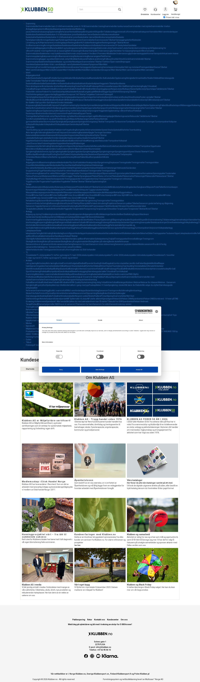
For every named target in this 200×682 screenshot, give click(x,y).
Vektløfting (80, 165)
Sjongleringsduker (75, 152)
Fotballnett (88, 89)
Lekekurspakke (104, 255)
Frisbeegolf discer (33, 345)
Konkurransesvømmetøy (58, 277)
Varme (96, 97)
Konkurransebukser (111, 34)
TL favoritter (169, 255)
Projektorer (112, 203)
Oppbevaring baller (51, 111)
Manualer (45, 165)
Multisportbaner (129, 89)
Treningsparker (104, 179)
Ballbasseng (42, 149)
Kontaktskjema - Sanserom (46, 247)
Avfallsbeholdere (40, 239)
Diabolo (39, 152)
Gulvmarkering (70, 105)
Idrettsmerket (68, 293)
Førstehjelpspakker (69, 97)
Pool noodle (41, 67)
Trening (29, 160)
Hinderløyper (78, 146)
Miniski (77, 157)
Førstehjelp (30, 97)
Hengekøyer (39, 94)
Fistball (87, 86)
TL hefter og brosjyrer (60, 255)
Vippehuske (156, 146)
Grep (96, 179)
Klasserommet (80, 293)
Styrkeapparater (58, 179)
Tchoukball (152, 86)
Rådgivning (116, 220)
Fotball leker (47, 282)
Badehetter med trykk (49, 53)
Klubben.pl (144, 674)
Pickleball (137, 111)
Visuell (129, 206)
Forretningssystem (111, 679)
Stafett (116, 92)
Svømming (30, 23)
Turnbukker (131, 122)
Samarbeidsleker (94, 130)
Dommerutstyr (61, 89)
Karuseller (98, 146)
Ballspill (51, 269)
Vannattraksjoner (141, 32)
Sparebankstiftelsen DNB (143, 299)
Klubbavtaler (42, 277)
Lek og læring (31, 263)
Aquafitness (73, 274)
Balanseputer (61, 187)
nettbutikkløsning (129, 679)
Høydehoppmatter (89, 108)
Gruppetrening (32, 171)
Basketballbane (87, 225)
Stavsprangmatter (137, 108)
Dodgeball (45, 78)
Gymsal (50, 293)
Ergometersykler (122, 173)
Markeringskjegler (107, 116)
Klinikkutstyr (115, 187)
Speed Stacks (107, 130)
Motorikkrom (31, 149)
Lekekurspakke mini (89, 255)
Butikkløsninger (103, 214)
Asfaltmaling (41, 132)
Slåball (63, 266)
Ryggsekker (61, 94)
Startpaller (81, 32)
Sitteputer (84, 190)
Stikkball (157, 78)
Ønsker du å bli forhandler (85, 250)
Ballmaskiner (73, 222)
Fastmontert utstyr (120, 48)
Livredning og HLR (33, 43)
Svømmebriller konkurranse (116, 26)
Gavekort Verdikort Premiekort (94, 53)
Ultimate (150, 266)
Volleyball (30, 124)
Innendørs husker (54, 149)
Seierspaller (145, 222)
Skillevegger (80, 217)
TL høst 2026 (75, 255)
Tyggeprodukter (95, 190)
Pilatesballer (117, 176)
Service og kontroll (115, 228)
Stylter (97, 135)
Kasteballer (95, 78)
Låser (46, 168)
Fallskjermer (60, 130)
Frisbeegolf (95, 86)
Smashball (140, 78)
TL (27, 252)
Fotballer (54, 78)
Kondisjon (53, 171)
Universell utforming (125, 32)
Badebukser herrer (85, 34)
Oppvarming (91, 293)
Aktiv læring (31, 132)
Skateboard (93, 154)
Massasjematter (71, 192)
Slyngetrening (103, 162)
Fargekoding (70, 130)
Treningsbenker (87, 179)
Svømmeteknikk (137, 59)
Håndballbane (52, 228)
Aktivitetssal (52, 225)
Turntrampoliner (162, 122)
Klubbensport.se (101, 674)
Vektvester (121, 168)
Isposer (108, 89)
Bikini (97, 37)
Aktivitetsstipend (47, 299)
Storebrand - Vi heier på (164, 299)
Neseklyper (77, 62)
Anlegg (29, 29)
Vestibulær (113, 206)
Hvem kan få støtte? (99, 301)
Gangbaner (142, 187)
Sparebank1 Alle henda (56, 301)
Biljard (62, 86)
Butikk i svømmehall (58, 290)
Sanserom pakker (124, 203)
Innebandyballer (117, 100)
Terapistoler (133, 209)
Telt (77, 94)
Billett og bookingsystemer (69, 48)
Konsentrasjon (32, 190)
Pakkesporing (78, 620)
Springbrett (83, 122)
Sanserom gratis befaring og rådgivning (156, 203)
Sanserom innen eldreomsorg (102, 244)
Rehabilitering (32, 201)
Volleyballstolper (63, 124)
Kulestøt (80, 92)
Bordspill (33, 154)
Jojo (50, 152)
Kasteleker (84, 132)
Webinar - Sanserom (167, 282)
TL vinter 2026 (117, 255)
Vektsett (89, 165)
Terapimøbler (78, 209)
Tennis (88, 113)
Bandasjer (39, 97)
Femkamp (164, 315)
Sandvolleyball (76, 124)
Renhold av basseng (57, 51)
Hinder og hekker (68, 116)
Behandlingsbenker (52, 97)
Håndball (29, 100)
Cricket (78, 86)
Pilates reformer (105, 176)
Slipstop (114, 277)
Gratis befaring (41, 203)
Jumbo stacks (120, 263)
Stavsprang (124, 92)
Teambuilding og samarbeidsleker (40, 130)
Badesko (120, 37)
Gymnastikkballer (65, 78)
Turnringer (150, 122)
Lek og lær (30, 127)
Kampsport (114, 86)
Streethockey (134, 97)
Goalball (121, 269)
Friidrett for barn (49, 92)
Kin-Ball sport (38, 102)
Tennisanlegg (129, 228)
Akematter (47, 157)
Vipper (177, 233)
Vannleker (132, 45)
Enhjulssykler (62, 135)
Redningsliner (96, 43)
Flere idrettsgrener (34, 86)
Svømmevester (101, 40)
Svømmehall (31, 48)
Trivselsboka (158, 255)
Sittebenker (99, 217)
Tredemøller (170, 173)
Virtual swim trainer (170, 53)
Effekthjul (76, 203)
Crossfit (29, 165)
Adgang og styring (33, 214)
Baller (28, 78)
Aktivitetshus (41, 225)
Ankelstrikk (63, 274)
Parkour (129, 111)
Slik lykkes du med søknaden (78, 301)
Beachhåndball (39, 100)
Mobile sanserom (145, 244)
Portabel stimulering (98, 203)
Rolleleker (127, 233)
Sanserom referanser (51, 206)
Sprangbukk (61, 122)
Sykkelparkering (101, 239)
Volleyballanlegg (191, 222)
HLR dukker (85, 43)
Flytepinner (93, 64)
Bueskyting (70, 86)
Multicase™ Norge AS (154, 679)
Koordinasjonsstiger (83, 116)
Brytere (68, 203)
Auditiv (79, 206)
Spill (27, 154)
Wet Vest (130, 296)
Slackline (90, 135)
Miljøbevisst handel (34, 329)
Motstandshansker (71, 67)
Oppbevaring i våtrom (117, 111)
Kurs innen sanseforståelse (69, 247)
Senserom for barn (81, 244)
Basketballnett (66, 83)
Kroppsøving (31, 105)
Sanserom (30, 203)
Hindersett (108, 105)
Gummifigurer (67, 146)
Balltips (57, 269)
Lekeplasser (31, 231)
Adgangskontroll (39, 29)
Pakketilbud (165, 105)
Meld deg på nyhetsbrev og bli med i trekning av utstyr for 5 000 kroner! (100, 624)
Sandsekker (62, 168)
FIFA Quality (76, 282)
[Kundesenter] (155, 9)
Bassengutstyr (59, 29)
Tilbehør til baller (48, 81)
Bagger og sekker (47, 59)
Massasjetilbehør (112, 192)
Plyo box (64, 165)
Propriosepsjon (98, 206)
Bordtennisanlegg (102, 225)
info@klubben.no (103, 647)
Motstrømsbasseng (40, 32)
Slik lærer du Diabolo (133, 285)
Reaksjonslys (91, 162)
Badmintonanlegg (65, 225)
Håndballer (77, 78)
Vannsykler (119, 67)
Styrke (59, 171)
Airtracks (35, 108)
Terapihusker (122, 209)
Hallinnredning (40, 228)
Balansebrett (38, 187)
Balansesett (51, 135)
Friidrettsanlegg (94, 222)
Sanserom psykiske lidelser (126, 244)
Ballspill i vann (65, 64)
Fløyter (58, 116)
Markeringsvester (122, 116)
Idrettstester (137, 269)
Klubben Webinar (133, 282)
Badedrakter (31, 37)
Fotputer (50, 190)
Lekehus (114, 146)
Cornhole (67, 263)
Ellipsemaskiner (108, 173)
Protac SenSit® (58, 198)
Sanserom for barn (84, 304)
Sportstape (151, 89)
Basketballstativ (79, 83)
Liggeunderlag (50, 94)
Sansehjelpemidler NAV (49, 304)
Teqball (111, 239)
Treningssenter (49, 250)
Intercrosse (105, 86)
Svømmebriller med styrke (139, 26)
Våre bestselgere (33, 315)
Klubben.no (81, 674)
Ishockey (114, 97)
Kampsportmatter (105, 108)
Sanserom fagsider (34, 206)
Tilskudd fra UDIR (115, 301)
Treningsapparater (73, 179)
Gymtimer (57, 293)
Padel (68, 113)
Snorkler (115, 59)
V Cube (151, 152)
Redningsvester (75, 40)
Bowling (40, 154)
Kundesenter (113, 620)
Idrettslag (95, 290)
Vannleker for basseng (123, 51)
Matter (146, 105)
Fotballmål (79, 89)
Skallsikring (128, 214)
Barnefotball (37, 282)
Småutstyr (84, 51)
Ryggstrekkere (126, 192)
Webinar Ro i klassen (149, 282)
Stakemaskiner (136, 173)
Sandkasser (60, 236)
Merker (29, 323)
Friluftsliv (30, 94)
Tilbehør (111, 40)
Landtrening (99, 59)
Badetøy (106, 274)
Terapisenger (101, 209)
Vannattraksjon (182, 220)
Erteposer (54, 105)
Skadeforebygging (79, 271)
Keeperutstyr (116, 89)
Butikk (75, 220)
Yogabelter (65, 181)
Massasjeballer (57, 192)
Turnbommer (120, 122)
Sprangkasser (72, 122)
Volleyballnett (50, 124)
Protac (104, 296)
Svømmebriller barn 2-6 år (50, 26)
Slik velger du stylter (150, 285)
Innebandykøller (131, 100)
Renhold (73, 32)
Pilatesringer (139, 176)
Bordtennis (120, 83)
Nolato (91, 296)
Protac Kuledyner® (107, 195)
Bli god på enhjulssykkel (46, 285)
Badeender (39, 64)
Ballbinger (51, 222)
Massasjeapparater (42, 192)
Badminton (41, 113)
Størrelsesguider (33, 296)
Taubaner (170, 233)
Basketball (30, 83)
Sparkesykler (103, 154)
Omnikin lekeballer (65, 102)
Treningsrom (148, 239)
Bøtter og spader (59, 157)
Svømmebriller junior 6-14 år (73, 26)
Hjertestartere (47, 43)
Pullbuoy (108, 59)
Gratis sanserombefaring (62, 244)
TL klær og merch (33, 258)
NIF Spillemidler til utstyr (77, 299)
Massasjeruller (98, 192)
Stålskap (60, 217)
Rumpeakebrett (97, 157)
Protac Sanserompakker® (153, 195)
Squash (82, 113)
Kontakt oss (35, 320)
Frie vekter (30, 168)
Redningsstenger (109, 43)
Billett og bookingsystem (72, 214)
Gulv (104, 181)
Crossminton (60, 113)
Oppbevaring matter (67, 111)
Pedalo (80, 187)
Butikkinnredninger (89, 48)
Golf (62, 154)
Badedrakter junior (70, 37)
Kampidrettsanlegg (66, 228)
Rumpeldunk (81, 130)
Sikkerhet (131, 146)
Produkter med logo (40, 51)
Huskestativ (89, 146)
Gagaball (110, 263)
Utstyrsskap (81, 111)
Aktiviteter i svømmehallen (46, 274)
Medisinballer (63, 162)
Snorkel (121, 277)
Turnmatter (150, 108)
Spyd (111, 92)
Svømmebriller (32, 26)
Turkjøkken (90, 94)
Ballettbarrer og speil (46, 119)
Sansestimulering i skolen (120, 304)
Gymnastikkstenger (95, 105)
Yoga (40, 171)
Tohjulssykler (114, 154)
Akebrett (39, 157)
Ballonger (39, 138)
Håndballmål (60, 100)
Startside (30, 369)
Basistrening (45, 162)
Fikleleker (42, 190)
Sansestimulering (68, 206)
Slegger (105, 92)
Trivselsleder (31, 255)
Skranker (40, 122)
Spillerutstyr (141, 89)
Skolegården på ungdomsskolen (74, 241)
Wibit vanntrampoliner (131, 70)
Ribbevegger (186, 105)
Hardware (144, 214)
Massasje (30, 192)
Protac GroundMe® (75, 195)
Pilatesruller (150, 176)
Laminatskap (69, 217)
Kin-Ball (103, 78)
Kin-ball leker (138, 263)
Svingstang (93, 122)
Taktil (106, 206)
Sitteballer (75, 190)
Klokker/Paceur (94, 220)
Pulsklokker (81, 162)
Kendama (67, 285)
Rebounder (134, 116)
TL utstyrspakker (44, 255)
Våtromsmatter (147, 51)
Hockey (102, 97)
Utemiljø (29, 239)
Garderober (71, 29)
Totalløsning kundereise (51, 214)
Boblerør (61, 203)
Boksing (72, 269)
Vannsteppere (109, 67)
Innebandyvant (156, 100)
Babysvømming (49, 56)
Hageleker (30, 141)
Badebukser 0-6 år (53, 34)
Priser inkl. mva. (172, 17)
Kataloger (122, 282)
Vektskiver (101, 168)
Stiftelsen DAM (125, 299)
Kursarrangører (94, 56)
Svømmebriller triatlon (160, 26)
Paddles (100, 277)
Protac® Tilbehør (87, 198)
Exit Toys (173, 315)
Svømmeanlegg (33, 220)
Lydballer (40, 209)
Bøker (49, 132)
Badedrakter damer (86, 37)
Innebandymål (144, 100)
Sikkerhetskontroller (34, 250)
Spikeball (117, 130)
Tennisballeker (140, 266)
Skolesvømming (81, 56)
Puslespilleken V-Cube (98, 285)
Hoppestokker (74, 135)
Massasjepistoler (85, 192)
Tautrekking (117, 266)
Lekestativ (122, 146)
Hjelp (28, 320)
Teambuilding (135, 130)
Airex (34, 307)
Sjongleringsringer (107, 152)
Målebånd (97, 92)
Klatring (129, 86)
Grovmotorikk (104, 187)
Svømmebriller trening (94, 26)
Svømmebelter (88, 40)
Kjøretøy (84, 154)
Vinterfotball (112, 282)
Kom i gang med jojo (80, 285)
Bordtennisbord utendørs (58, 239)
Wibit (105, 64)
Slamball (72, 165)
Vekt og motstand (132, 67)
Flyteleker (84, 64)
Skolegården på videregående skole (103, 241)
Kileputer (73, 119)
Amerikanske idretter (51, 86)
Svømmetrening (33, 59)
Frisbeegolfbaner (108, 222)
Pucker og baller (147, 97)
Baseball (59, 141)
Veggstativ (104, 83)
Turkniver (99, 94)
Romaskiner (148, 173)
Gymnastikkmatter (73, 108)
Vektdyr (105, 190)
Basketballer (36, 78)
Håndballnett (71, 100)
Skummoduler (50, 122)
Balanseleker (40, 135)
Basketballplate (93, 83)
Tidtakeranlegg (110, 32)
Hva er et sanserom (43, 244)
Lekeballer (110, 78)
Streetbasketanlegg (175, 222)
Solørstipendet (60, 299)
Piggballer (68, 209)
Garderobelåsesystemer (46, 217)
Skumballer (83, 138)
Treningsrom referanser (121, 179)
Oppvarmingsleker (37, 266)
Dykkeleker (75, 64)
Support (136, 214)
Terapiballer (31, 209)
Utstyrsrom (154, 228)
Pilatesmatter (128, 176)
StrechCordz (124, 59)
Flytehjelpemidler (33, 40)
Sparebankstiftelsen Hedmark (135, 301)
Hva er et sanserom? (67, 304)
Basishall (77, 225)
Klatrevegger (67, 176)
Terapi (28, 184)
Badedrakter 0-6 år (54, 37)
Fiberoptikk (85, 203)
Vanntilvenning (90, 280)
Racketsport (175, 105)
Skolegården (31, 241)
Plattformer (106, 56)
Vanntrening (31, 67)
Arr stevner (37, 92)
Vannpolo (137, 51)
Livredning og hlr (145, 48)
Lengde (87, 92)
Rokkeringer (80, 143)
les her (77, 545)
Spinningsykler (159, 173)
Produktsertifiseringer (35, 331)
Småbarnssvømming (35, 45)
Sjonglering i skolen (116, 285)
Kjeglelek (147, 263)
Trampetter (110, 122)
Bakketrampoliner (47, 236)
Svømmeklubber (33, 53)
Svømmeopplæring (34, 56)
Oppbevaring (54, 32)
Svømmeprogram (68, 280)
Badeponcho (88, 45)
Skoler (88, 290)
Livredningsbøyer (60, 43)
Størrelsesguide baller (96, 271)
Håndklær (74, 59)
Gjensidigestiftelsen (110, 299)
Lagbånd (95, 116)
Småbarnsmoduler (80, 149)
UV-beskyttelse (121, 45)
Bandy (107, 97)
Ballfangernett (38, 89)
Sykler (67, 154)
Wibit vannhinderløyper (168, 32)
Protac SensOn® (72, 198)
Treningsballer (125, 162)
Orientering (137, 86)
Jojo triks (59, 285)
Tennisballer (36, 81)
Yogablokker (55, 181)
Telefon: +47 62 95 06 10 (100, 650)
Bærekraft (30, 326)
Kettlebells (37, 165)
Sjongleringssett (122, 152)
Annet (126, 43)
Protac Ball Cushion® (42, 195)
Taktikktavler (161, 89)
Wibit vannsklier (147, 70)
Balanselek (30, 135)
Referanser (65, 32)
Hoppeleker (61, 143)
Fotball (29, 89)
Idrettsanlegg (99, 89)
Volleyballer (60, 81)
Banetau (49, 29)
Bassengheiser (53, 220)
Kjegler (140, 105)
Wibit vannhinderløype (76, 290)
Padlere (90, 59)
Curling (54, 154)
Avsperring (42, 222)
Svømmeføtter (88, 62)
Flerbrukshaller (116, 225)
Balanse (47, 141)
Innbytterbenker (123, 222)
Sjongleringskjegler (91, 152)
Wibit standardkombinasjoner (98, 70)
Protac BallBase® (59, 195)
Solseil (68, 236)
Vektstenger (98, 165)
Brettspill (47, 154)
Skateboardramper (159, 222)
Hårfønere (90, 217)
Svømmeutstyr (32, 62)
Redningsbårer (74, 43)
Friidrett (29, 92)
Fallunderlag (56, 146)
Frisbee (45, 143)
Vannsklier (153, 32)
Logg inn (165, 9)
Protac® (67, 190)
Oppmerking (135, 222)
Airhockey (41, 263)
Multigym (35, 179)
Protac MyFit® (122, 195)
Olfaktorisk (87, 206)
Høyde (64, 92)
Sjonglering (31, 152)
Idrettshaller (31, 225)
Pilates (46, 171)
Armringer (45, 40)
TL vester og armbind (68, 258)
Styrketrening (87, 282)
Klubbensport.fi (124, 674)
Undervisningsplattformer (142, 53)
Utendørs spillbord (77, 239)
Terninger (98, 132)
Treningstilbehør (33, 116)
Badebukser (31, 34)
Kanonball (86, 78)
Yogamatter (45, 181)
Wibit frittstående (70, 70)
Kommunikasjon (171, 187)
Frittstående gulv (58, 108)
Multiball (155, 263)
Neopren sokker (82, 296)
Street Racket (106, 266)
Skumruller (35, 181)
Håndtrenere (50, 201)
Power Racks (45, 179)
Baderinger (54, 40)
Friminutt (43, 293)
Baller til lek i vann (51, 64)
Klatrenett (107, 146)
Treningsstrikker (147, 67)
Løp (91, 92)
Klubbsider (136, 40)
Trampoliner (113, 141)
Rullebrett (87, 187)
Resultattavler (101, 228)
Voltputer (173, 122)
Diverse (157, 67)
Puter (156, 187)
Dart (82, 86)
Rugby (144, 86)
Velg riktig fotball (100, 282)
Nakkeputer (59, 190)
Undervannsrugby (105, 51)
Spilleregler (120, 293)
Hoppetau (117, 105)
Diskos (59, 92)
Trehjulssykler (126, 154)
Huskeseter (101, 233)
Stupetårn (99, 32)
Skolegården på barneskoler (49, 241)
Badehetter (44, 62)
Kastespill (70, 143)
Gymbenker (82, 105)
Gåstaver (41, 201)
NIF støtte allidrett (94, 299)
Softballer (149, 78)
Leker (96, 141)
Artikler (29, 260)
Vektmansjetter (83, 168)
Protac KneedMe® (91, 195)
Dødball (82, 263)
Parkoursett (38, 176)
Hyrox (36, 310)
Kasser (40, 111)
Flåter (100, 64)
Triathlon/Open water (111, 62)
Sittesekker (112, 209)
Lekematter (67, 149)
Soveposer (71, 94)
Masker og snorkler (64, 62)
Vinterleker (30, 157)
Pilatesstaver (161, 176)
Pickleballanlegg (88, 228)
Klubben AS (31, 318)
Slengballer (131, 78)
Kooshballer (59, 209)
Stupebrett (90, 32)
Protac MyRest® (135, 195)
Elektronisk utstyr (104, 48)
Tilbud (28, 342)
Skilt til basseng (73, 51)
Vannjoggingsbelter (123, 40)
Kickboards (82, 59)
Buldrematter (45, 108)
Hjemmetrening (32, 173)
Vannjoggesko (85, 67)
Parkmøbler (90, 239)
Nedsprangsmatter (121, 108)
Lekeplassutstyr (32, 146)
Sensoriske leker (139, 206)
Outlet (28, 339)
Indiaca (80, 100)
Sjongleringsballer (59, 152)
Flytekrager (64, 40)
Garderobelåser (117, 214)
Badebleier (40, 34)
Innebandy (106, 100)
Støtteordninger (33, 299)
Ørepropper (125, 62)
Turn (28, 119)
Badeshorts (98, 34)
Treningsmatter (138, 162)
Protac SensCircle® (43, 198)
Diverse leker (36, 143)
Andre (106, 157)
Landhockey (123, 97)
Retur (89, 620)
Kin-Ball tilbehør (50, 102)
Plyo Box (72, 162)
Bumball (59, 263)
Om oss (124, 620)
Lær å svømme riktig (88, 277)
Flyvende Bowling (93, 263)
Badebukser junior (69, 34)
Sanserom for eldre (101, 304)
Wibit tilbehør (116, 70)
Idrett (28, 73)
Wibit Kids (82, 70)
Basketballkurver (53, 83)
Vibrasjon (122, 206)
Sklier (137, 146)
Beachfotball (49, 89)
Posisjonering (90, 209)
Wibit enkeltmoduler (54, 70)
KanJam (129, 263)
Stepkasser (114, 162)
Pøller (161, 187)
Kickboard (33, 277)
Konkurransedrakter (107, 37)
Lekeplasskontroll (187, 233)
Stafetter (125, 130)
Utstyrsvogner (93, 111)
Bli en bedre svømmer (119, 274)
